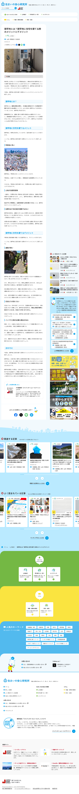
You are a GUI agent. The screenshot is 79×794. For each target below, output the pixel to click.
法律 (14, 467)
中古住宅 (17, 39)
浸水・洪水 (38, 631)
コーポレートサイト (20, 750)
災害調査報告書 (59, 319)
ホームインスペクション (61, 525)
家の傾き (38, 469)
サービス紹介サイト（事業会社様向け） (26, 763)
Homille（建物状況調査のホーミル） (63, 763)
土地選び (24, 14)
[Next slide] (42, 478)
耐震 (34, 469)
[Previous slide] (37, 478)
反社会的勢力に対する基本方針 (41, 788)
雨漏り (43, 635)
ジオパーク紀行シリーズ (33, 643)
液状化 (68, 317)
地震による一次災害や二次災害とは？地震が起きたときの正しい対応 (62, 323)
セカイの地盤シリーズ (61, 643)
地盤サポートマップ (66, 326)
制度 (24, 467)
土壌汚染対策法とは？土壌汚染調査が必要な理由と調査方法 (16, 461)
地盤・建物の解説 (18, 19)
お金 (49, 635)
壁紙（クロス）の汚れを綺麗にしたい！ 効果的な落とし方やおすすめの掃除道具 (69, 266)
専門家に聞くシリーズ (33, 639)
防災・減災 (29, 19)
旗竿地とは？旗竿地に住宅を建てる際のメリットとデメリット (33, 547)
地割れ (69, 627)
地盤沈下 (30, 631)
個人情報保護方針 (7, 788)
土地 (8, 39)
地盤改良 (41, 627)
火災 (59, 326)
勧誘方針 (54, 788)
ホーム (6, 547)
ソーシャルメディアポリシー (22, 788)
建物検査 (62, 627)
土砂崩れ (66, 337)
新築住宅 (12, 39)
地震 (65, 317)
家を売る (55, 631)
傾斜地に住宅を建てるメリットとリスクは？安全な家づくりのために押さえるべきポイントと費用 (62, 462)
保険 (55, 635)
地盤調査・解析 (59, 317)
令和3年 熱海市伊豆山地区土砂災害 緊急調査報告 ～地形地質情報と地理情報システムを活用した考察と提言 (62, 332)
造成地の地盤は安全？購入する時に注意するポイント (39, 461)
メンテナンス (46, 14)
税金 (61, 635)
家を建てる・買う (34, 14)
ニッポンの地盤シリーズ (61, 336)
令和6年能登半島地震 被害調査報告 (62, 315)
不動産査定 (19, 467)
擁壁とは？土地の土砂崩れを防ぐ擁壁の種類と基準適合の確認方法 (69, 289)
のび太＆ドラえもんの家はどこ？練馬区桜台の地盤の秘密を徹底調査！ (16, 516)
